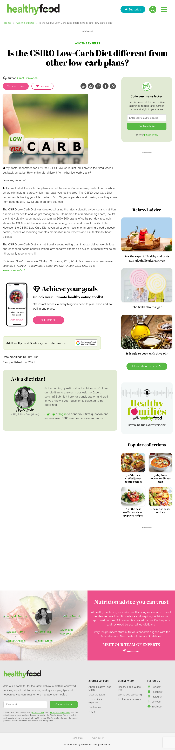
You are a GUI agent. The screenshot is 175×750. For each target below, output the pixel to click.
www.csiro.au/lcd (14, 270)
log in (63, 414)
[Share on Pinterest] (98, 86)
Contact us (95, 707)
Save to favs (17, 86)
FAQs (92, 711)
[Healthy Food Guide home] (22, 674)
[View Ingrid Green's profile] (44, 641)
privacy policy (151, 134)
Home (7, 22)
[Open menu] (164, 9)
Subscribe (135, 9)
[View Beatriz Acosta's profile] (15, 641)
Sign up (49, 414)
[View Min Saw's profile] (43, 616)
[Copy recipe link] (83, 86)
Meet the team (97, 694)
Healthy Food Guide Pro (129, 688)
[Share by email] (91, 86)
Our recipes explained (95, 701)
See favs (44, 86)
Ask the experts (25, 22)
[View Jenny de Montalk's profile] (15, 617)
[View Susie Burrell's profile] (15, 632)
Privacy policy (97, 738)
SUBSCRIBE (48, 320)
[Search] (152, 9)
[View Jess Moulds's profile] (72, 617)
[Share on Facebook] (106, 86)
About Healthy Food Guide (100, 688)
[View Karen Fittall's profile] (43, 632)
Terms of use (78, 738)
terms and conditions (60, 712)
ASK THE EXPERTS (87, 43)
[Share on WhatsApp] (113, 86)
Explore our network (129, 699)
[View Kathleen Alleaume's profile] (72, 632)
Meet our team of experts (131, 644)
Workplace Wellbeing (130, 694)
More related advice (145, 366)
